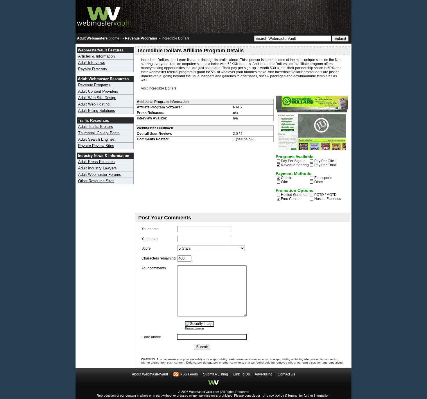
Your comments (153, 268)
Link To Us (241, 374)
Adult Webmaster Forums (99, 174)
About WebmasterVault (150, 374)
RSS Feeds (189, 374)
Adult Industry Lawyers (97, 168)
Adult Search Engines (96, 139)
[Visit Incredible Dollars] (312, 149)
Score (146, 248)
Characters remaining (158, 258)
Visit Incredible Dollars (158, 88)
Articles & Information (96, 56)
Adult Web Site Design (97, 98)
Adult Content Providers (98, 91)
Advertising (263, 374)
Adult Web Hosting (94, 104)
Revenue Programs (141, 38)
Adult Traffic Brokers (95, 126)
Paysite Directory (92, 69)
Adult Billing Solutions (96, 110)
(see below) (245, 139)
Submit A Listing (215, 374)
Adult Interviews (91, 62)
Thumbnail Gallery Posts (99, 133)
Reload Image (194, 328)
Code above (151, 337)
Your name (150, 229)
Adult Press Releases (96, 162)
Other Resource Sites (96, 181)
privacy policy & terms (280, 395)
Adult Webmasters (92, 38)
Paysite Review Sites (96, 146)
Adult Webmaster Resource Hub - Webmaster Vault (103, 15)
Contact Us (286, 374)
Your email (149, 239)
